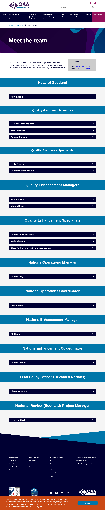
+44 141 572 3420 (83, 69)
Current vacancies (15, 464)
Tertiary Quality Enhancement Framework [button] (14, 17)
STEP (51, 476)
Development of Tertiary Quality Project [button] (49, 17)
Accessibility (33, 460)
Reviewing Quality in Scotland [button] (32, 17)
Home (11, 25)
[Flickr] (68, 493)
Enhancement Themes (98, 16)
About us (20, 25)
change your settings (26, 507)
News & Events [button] (88, 16)
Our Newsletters (14, 467)
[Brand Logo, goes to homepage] (19, 6)
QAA (51, 460)
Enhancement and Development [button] (76, 16)
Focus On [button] (64, 16)
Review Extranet (55, 473)
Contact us (12, 460)
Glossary (11, 470)
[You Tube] (62, 493)
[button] (92, 3)
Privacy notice (33, 464)
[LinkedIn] (56, 493)
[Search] (93, 7)
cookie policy (25, 499)
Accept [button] (87, 503)
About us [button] (4, 16)
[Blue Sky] (51, 493)
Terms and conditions (36, 467)
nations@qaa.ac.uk (83, 66)
